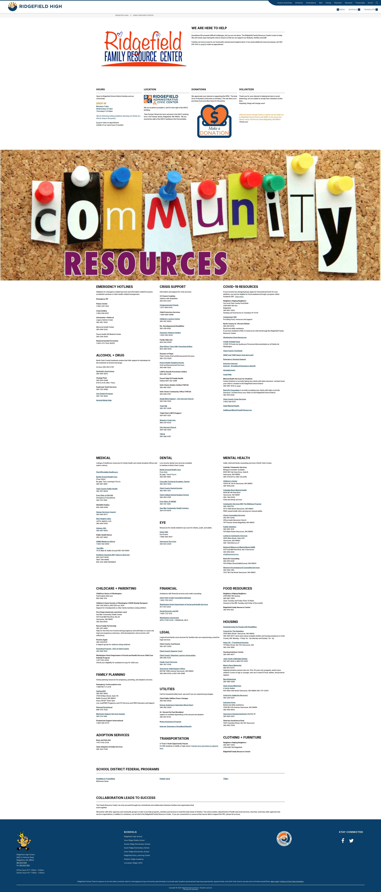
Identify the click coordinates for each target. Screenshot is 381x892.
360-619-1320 (21, 863)
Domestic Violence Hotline (170, 333)
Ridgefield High (121, 15)
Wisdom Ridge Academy (134, 859)
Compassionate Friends (169, 305)
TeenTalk (163, 406)
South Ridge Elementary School (136, 848)
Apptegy (195, 889)
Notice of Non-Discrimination (292, 881)
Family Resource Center (143, 15)
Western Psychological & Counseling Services (241, 568)
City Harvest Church (168, 427)
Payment (338, 3)
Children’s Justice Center (170, 319)
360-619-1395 (24, 865)
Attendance (311, 3)
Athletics (299, 3)
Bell (321, 3)
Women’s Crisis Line (168, 420)
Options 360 (101, 528)
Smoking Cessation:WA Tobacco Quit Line (113, 555)
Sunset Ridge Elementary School (137, 844)
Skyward (348, 3)
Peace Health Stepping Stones (172, 363)
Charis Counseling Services (234, 515)
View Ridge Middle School (134, 840)
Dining (328, 3)
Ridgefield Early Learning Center (137, 855)
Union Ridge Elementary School (136, 851)
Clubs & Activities (284, 3)
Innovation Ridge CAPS (133, 863)
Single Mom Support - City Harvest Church (177, 399)
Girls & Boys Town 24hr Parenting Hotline (176, 346)
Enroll (370, 3)
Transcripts (360, 3)
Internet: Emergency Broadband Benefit (175, 726)
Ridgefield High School (133, 836)
